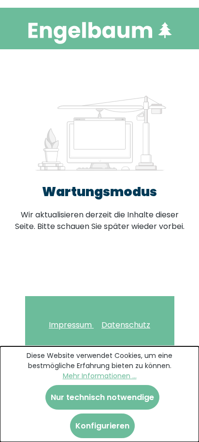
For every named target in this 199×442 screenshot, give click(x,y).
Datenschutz (125, 324)
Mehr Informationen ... (100, 376)
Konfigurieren (102, 425)
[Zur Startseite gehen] (99, 30)
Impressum (71, 324)
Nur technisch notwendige (102, 397)
